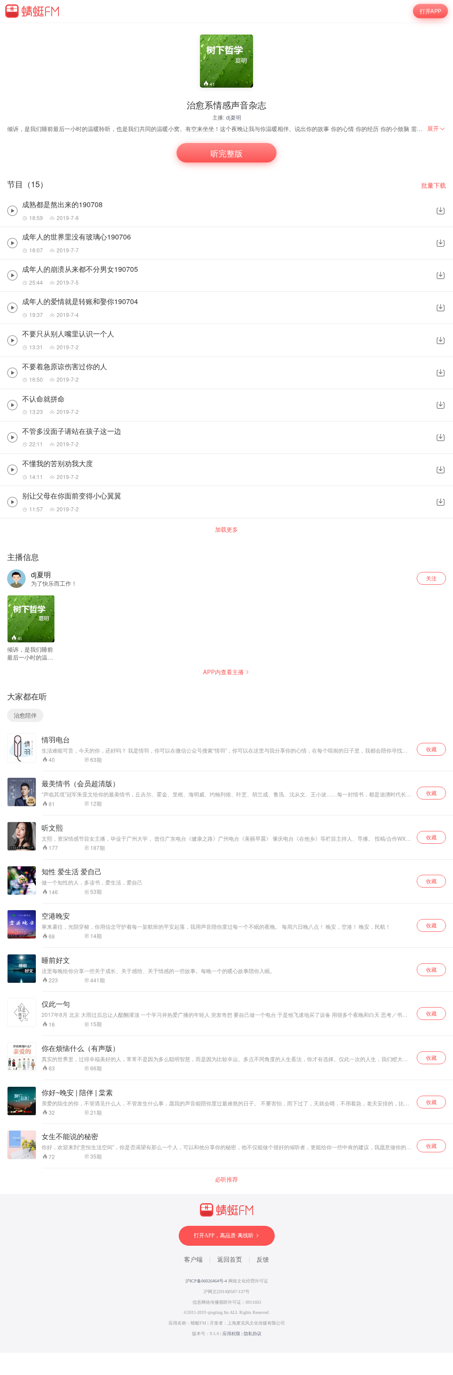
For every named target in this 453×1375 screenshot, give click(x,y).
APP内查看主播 (223, 672)
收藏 (431, 749)
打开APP (430, 11)
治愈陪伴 (25, 715)
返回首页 (229, 1259)
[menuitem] (436, 128)
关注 (431, 578)
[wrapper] (226, 687)
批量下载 (433, 185)
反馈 (263, 1259)
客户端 (193, 1259)
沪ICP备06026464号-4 (206, 1280)
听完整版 (226, 153)
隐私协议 (252, 1333)
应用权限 (231, 1333)
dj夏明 (233, 117)
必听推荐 (226, 1179)
